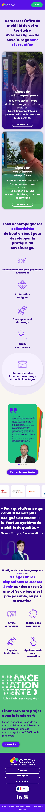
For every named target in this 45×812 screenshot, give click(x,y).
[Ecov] (8, 4)
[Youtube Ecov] (25, 797)
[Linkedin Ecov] (19, 797)
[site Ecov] (23, 761)
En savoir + (22, 124)
